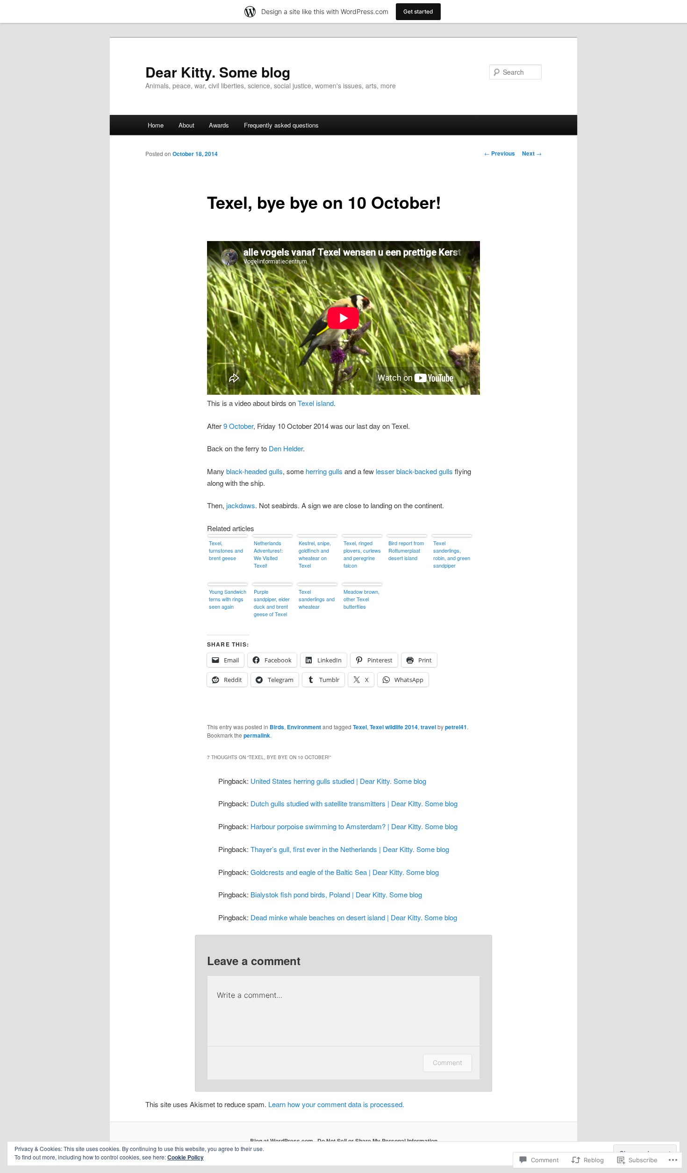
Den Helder (286, 448)
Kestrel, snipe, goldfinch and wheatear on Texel (315, 554)
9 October (238, 426)
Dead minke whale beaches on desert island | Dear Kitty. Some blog (353, 917)
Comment (447, 1062)
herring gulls (324, 471)
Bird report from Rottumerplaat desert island (406, 550)
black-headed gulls (254, 471)
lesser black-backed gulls (414, 471)
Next (532, 153)
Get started (418, 11)
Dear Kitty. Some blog (217, 72)
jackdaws (240, 505)
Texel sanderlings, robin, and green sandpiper (451, 554)
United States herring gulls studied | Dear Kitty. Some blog (338, 781)
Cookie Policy (185, 1157)
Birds (277, 727)
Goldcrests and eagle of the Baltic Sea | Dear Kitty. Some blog (344, 872)
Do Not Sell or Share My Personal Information (377, 1141)
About (186, 125)
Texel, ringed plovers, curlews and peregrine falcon (362, 554)
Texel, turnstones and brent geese (226, 550)
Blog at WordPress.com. (282, 1141)
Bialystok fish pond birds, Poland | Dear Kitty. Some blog (336, 894)
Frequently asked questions (281, 125)
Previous (499, 153)
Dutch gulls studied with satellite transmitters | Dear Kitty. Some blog (354, 803)
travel (428, 727)
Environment (304, 727)
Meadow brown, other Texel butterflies (361, 599)
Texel (360, 727)
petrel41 (456, 727)
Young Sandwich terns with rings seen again (227, 599)
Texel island (316, 403)
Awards (219, 125)
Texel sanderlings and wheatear (317, 599)
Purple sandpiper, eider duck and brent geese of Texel (272, 603)
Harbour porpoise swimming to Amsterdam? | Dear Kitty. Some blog (354, 826)
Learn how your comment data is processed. (336, 1104)
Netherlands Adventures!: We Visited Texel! (268, 554)
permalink (256, 735)
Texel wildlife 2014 (394, 727)
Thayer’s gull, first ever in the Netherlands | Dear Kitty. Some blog (349, 849)
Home (156, 125)
